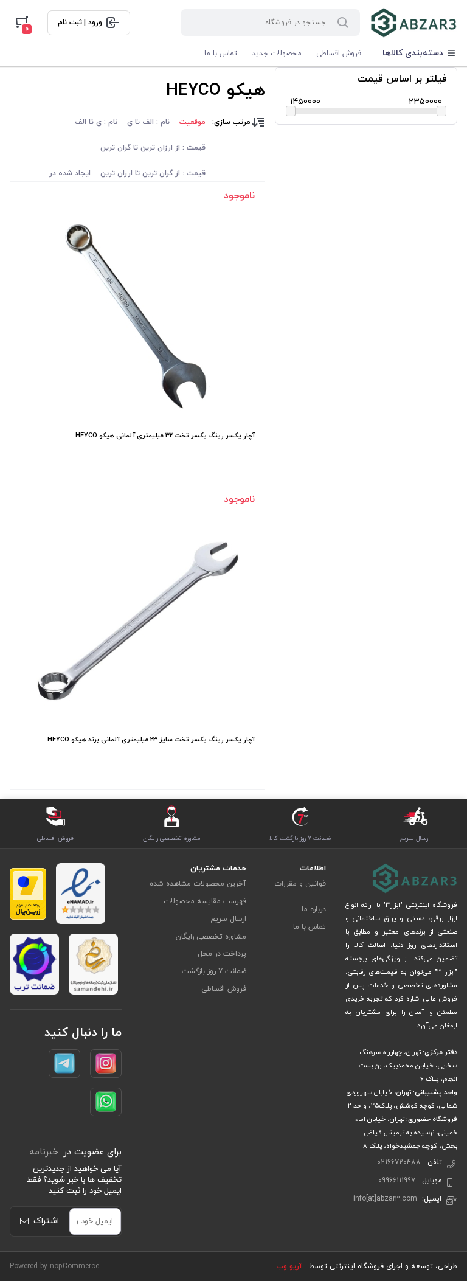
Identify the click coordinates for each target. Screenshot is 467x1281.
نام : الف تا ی (148, 122)
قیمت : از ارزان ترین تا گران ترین (153, 148)
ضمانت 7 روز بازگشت (214, 971)
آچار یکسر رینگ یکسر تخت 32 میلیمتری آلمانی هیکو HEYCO (165, 435)
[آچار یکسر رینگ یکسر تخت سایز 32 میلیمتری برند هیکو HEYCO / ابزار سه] (137, 316)
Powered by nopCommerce (54, 1266)
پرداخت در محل (222, 954)
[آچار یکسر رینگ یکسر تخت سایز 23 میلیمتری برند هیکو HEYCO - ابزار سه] (137, 620)
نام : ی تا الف (96, 122)
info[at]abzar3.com (385, 1199)
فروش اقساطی (338, 53)
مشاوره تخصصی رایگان (211, 937)
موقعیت (192, 122)
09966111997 (396, 1181)
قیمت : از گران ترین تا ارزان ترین (153, 173)
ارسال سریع (228, 919)
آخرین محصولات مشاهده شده (198, 884)
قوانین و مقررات (300, 884)
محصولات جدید (277, 53)
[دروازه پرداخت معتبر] (28, 894)
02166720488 (399, 1162)
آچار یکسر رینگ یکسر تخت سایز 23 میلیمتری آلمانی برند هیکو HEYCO (151, 740)
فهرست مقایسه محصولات (205, 901)
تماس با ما (220, 53)
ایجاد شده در (70, 173)
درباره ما (314, 909)
